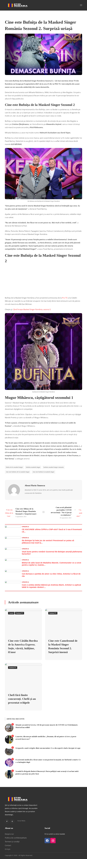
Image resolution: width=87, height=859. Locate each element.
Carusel (11, 613)
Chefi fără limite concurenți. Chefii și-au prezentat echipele (22, 699)
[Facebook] (47, 840)
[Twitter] (7, 821)
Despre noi (9, 834)
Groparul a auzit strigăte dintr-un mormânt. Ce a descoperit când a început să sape (47, 748)
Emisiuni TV (19, 613)
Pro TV (64, 298)
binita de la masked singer (14, 467)
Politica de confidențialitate (16, 838)
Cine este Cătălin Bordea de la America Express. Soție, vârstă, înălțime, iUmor (23, 646)
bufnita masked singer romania (54, 467)
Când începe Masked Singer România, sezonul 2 (32, 309)
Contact (8, 845)
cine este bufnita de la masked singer (17, 472)
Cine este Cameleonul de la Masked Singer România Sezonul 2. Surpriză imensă (62, 646)
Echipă (7, 849)
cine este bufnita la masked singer (43, 472)
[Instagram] (12, 821)
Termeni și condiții (12, 841)
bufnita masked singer (33, 467)
